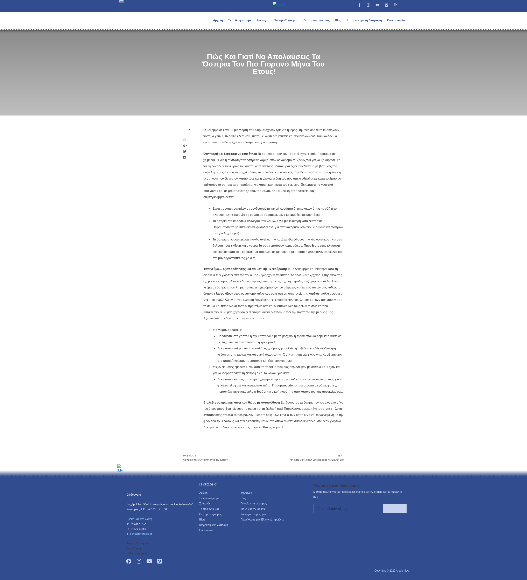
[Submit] (395, 508)
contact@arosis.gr (141, 533)
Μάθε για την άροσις (253, 508)
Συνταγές (263, 20)
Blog (338, 20)
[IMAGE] (395, 4)
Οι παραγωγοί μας (316, 20)
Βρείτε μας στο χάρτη (139, 518)
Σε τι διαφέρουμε (239, 20)
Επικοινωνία (396, 20)
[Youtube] (377, 4)
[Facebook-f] (359, 4)
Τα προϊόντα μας (286, 20)
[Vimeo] (386, 4)
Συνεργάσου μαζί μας (253, 514)
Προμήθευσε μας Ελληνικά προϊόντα (262, 519)
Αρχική (218, 20)
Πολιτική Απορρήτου (138, 553)
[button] (404, 7)
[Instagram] (368, 4)
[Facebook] (129, 561)
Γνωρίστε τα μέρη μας (254, 503)
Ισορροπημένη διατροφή (364, 20)
